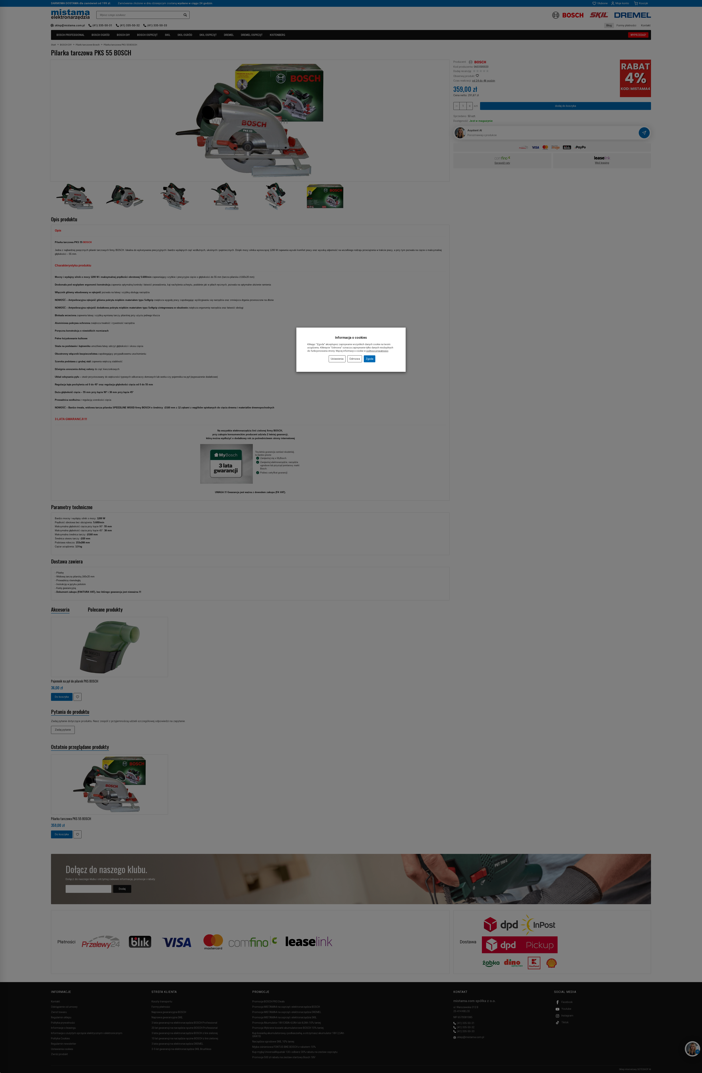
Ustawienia (337, 358)
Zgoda (369, 358)
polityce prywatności (377, 350)
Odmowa (354, 358)
